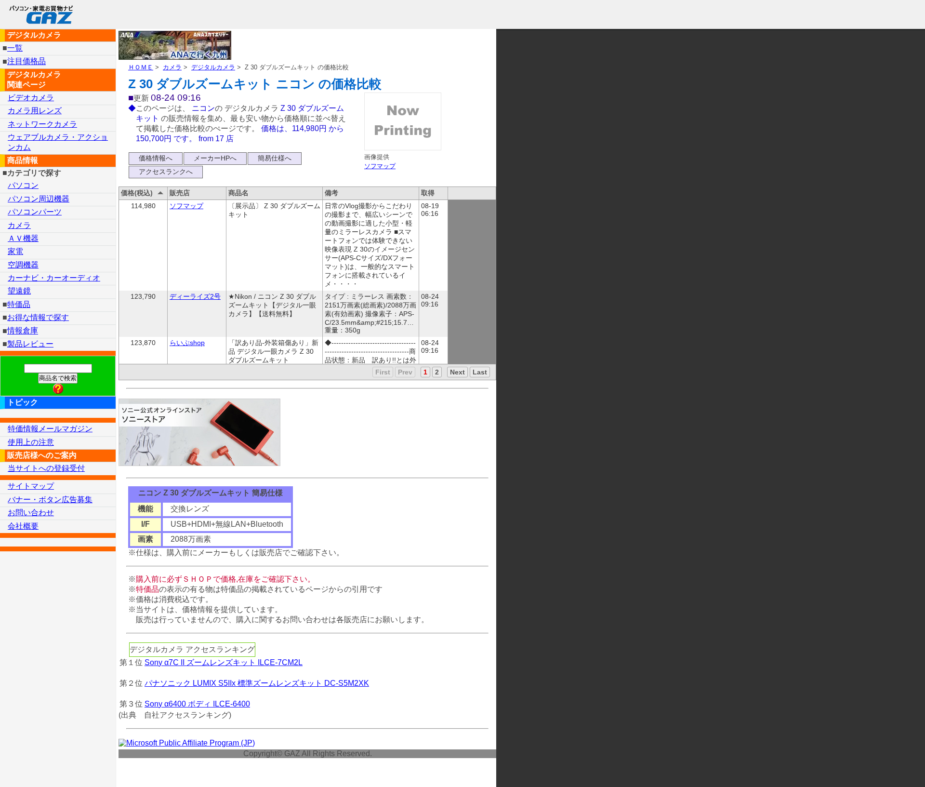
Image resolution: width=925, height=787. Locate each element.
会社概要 (23, 526)
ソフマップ (380, 166)
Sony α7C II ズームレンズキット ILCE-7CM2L (224, 662)
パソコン (23, 185)
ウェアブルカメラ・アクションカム (58, 142)
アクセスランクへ (166, 171)
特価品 (18, 304)
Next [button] (457, 372)
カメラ (172, 67)
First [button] (382, 372)
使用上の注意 (31, 442)
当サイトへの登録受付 (46, 468)
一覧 (15, 48)
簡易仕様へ (274, 158)
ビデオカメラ (31, 97)
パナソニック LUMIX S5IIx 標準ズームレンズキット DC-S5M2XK (257, 683)
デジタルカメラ (213, 67)
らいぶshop (187, 343)
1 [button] (425, 372)
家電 (15, 251)
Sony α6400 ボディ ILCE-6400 (197, 704)
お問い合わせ (31, 512)
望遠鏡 (19, 291)
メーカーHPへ (215, 158)
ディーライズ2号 (195, 296)
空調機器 (23, 265)
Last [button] (480, 372)
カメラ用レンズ (35, 111)
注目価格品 (26, 61)
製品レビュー (30, 344)
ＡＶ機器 (23, 238)
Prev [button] (405, 372)
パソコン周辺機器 (38, 199)
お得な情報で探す (38, 317)
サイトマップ (31, 486)
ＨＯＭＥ (140, 67)
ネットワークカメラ (42, 124)
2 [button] (437, 372)
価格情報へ (155, 158)
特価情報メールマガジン (50, 429)
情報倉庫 (22, 331)
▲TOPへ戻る (884, 767)
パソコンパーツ (35, 212)
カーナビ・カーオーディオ (54, 278)
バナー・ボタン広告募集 (50, 499)
